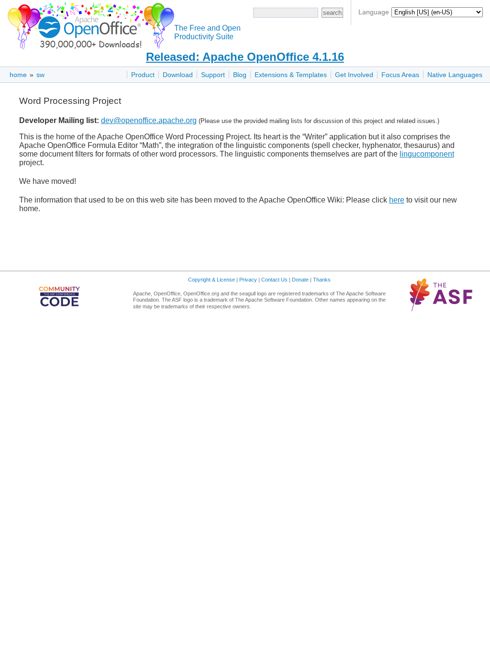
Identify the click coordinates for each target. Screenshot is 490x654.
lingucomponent (427, 154)
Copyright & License (211, 279)
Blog (239, 75)
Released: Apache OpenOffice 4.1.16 (245, 56)
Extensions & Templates (291, 75)
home (18, 75)
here (396, 200)
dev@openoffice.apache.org (149, 120)
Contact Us (274, 279)
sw (40, 75)
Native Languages (454, 75)
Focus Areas (400, 75)
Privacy (248, 279)
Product (143, 75)
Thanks (322, 279)
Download (178, 75)
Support (213, 75)
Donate (300, 279)
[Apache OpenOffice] (89, 24)
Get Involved (354, 75)
